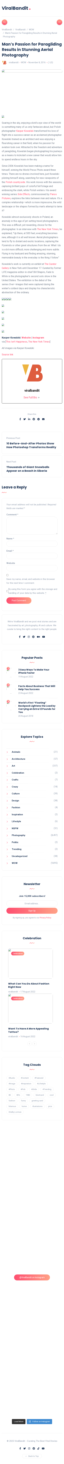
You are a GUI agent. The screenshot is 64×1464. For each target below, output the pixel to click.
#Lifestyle (41, 1084)
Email (10, 551)
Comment (12, 514)
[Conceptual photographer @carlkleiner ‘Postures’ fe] (32, 1220)
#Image (12, 1084)
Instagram (38, 337)
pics (50, 1106)
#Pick (23, 1089)
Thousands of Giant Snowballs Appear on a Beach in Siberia (27, 469)
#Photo (12, 1089)
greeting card (37, 1101)
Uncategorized (19, 856)
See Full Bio (30, 397)
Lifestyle (16, 821)
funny (23, 1101)
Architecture (18, 759)
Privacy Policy (45, 918)
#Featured (39, 1078)
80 (10, 1095)
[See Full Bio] (39, 397)
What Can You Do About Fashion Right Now (28, 985)
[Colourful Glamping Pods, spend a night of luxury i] (32, 1256)
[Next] (34, 1043)
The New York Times (47, 229)
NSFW (15, 828)
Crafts (15, 779)
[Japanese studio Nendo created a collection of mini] (32, 1292)
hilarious (12, 1106)
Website (26, 337)
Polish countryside (15, 182)
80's (18, 1095)
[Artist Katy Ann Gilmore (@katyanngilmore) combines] (32, 1148)
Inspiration (17, 814)
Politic (15, 842)
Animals (16, 752)
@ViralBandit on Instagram (32, 1277)
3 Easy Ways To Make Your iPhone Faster (33, 671)
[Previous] (29, 1043)
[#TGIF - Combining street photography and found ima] (32, 1327)
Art (13, 765)
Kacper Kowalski (25, 131)
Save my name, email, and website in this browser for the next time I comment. (30, 581)
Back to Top (33, 1456)
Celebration (18, 773)
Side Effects (24, 194)
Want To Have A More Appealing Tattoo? (28, 1030)
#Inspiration (26, 1084)
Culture (16, 793)
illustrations (37, 1106)
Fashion (16, 807)
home (24, 1106)
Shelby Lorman (15, 1112)
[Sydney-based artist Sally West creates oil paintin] (32, 1399)
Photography (18, 835)
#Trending (47, 1089)
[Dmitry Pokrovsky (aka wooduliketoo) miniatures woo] (32, 1363)
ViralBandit (16, 8)
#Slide (34, 1089)
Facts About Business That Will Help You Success (36, 688)
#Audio (12, 1078)
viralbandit (14, 62)
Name (10, 538)
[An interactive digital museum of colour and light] (32, 1184)
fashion (12, 1101)
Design (15, 800)
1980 (28, 1095)
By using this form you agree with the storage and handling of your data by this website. (32, 591)
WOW (23, 62)
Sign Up (32, 911)
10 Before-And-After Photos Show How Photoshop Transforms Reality (31, 445)
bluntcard (40, 1095)
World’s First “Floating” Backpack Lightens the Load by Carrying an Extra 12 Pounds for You (36, 707)
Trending (16, 849)
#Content (25, 1078)
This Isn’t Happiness (16, 341)
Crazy (15, 786)
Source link (7, 354)
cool (52, 1095)
